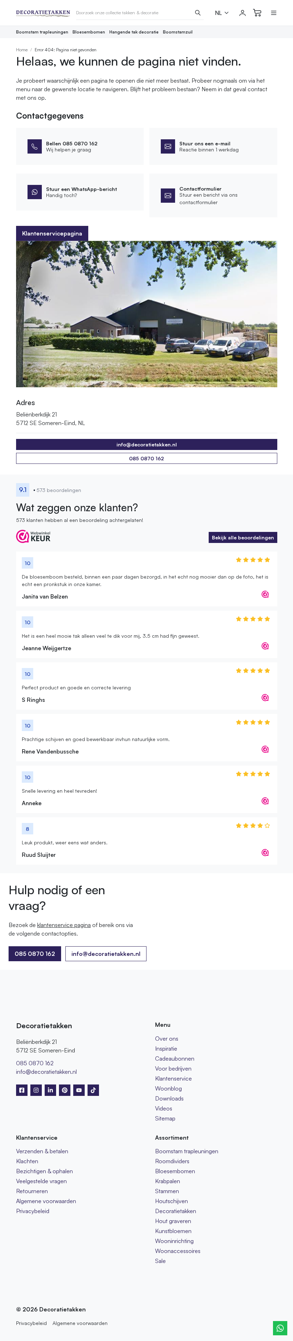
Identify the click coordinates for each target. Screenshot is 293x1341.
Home (22, 49)
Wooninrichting (174, 1240)
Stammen (167, 1191)
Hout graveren (173, 1220)
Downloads (169, 1098)
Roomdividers (172, 1161)
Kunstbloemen (173, 1230)
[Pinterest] (64, 1090)
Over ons (166, 1038)
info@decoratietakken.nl (105, 953)
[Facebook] (22, 1090)
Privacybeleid (32, 1211)
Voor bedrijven (173, 1068)
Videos (163, 1108)
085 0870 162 (146, 458)
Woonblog (168, 1088)
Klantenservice (173, 1078)
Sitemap (165, 1118)
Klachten (27, 1161)
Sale (160, 1260)
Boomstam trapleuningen (42, 32)
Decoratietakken (175, 1211)
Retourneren (32, 1191)
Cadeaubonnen (174, 1058)
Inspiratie (166, 1048)
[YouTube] (79, 1090)
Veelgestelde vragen (41, 1181)
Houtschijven (171, 1201)
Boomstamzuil (178, 32)
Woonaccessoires (177, 1250)
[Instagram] (36, 1090)
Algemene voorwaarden (46, 1201)
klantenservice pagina (64, 924)
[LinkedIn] (50, 1090)
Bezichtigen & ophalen (44, 1171)
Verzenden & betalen (42, 1151)
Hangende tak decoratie (134, 32)
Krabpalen (167, 1181)
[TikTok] (93, 1090)
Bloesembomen (89, 32)
